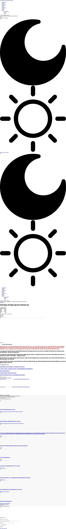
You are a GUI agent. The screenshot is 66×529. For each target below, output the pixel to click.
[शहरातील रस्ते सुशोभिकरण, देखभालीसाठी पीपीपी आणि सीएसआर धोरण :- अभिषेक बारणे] (4, 412)
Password (1, 522)
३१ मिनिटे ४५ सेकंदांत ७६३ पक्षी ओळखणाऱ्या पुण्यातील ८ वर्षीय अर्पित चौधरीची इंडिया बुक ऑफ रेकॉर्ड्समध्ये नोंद (16, 368)
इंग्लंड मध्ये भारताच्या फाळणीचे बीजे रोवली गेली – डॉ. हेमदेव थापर (7, 409)
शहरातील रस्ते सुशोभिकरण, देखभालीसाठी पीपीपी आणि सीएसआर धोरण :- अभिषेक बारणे (10, 421)
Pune (12, 411)
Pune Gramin (16, 411)
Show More (6, 17)
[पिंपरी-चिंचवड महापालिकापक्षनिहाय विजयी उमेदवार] (4, 492)
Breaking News (2, 411)
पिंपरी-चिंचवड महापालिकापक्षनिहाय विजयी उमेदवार (6, 501)
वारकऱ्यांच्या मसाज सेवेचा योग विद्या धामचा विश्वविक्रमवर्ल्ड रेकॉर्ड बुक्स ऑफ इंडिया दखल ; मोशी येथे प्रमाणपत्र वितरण (14, 445)
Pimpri (10, 411)
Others (1, 447)
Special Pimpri (20, 411)
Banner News (2, 423)
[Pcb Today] (6, 0)
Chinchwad (7, 411)
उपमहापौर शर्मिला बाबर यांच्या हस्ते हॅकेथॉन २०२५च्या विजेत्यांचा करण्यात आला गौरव (12, 366)
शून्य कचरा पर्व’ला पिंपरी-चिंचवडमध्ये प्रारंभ (5, 457)
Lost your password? (3, 528)
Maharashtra (2, 302)
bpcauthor (1, 314)
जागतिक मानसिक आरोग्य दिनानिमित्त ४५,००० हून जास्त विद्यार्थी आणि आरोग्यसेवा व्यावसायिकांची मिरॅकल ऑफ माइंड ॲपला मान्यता (15, 477)
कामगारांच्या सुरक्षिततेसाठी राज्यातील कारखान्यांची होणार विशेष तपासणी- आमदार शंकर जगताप (11, 489)
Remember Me (3, 524)
